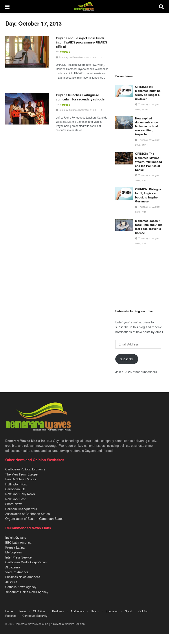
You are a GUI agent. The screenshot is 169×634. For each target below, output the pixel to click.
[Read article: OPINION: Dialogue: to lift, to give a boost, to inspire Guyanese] (124, 193)
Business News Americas (22, 577)
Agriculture (77, 611)
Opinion (143, 611)
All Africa (11, 582)
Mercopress (13, 552)
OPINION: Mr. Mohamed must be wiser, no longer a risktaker (147, 93)
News (22, 611)
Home (9, 611)
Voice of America (17, 572)
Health (95, 611)
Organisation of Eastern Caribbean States (34, 518)
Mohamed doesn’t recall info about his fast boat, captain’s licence (148, 227)
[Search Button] (161, 6)
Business (58, 611)
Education (112, 611)
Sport (128, 611)
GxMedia (65, 52)
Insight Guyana (15, 537)
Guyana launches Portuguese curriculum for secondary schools (80, 97)
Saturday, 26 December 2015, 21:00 (77, 57)
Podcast (10, 615)
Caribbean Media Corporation (26, 562)
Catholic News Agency (20, 587)
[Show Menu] (7, 6)
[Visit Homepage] (84, 6)
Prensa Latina (15, 547)
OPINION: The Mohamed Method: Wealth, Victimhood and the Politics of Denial (148, 161)
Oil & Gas (39, 611)
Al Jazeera (12, 567)
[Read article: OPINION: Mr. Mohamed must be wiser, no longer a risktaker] (124, 91)
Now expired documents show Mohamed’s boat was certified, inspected (146, 126)
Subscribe (127, 359)
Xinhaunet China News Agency (26, 592)
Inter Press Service (18, 557)
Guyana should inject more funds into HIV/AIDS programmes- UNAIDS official (81, 42)
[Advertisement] (139, 42)
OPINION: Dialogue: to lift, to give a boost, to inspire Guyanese (148, 195)
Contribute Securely (35, 615)
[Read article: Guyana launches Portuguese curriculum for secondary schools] (27, 109)
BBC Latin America (18, 542)
